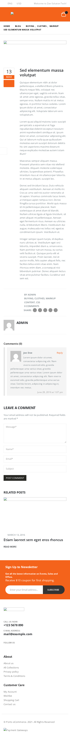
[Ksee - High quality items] (18, 14)
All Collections (11, 667)
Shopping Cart (11, 700)
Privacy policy (11, 671)
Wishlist (8, 695)
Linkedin (18, 647)
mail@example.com (18, 634)
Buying (28, 298)
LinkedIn (45, 310)
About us (9, 663)
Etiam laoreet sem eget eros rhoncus (33, 539)
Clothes (39, 298)
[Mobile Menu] (6, 14)
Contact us (9, 704)
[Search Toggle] (46, 14)
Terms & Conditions (14, 676)
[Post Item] (35, 513)
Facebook (35, 310)
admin (32, 294)
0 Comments (31, 306)
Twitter (40, 310)
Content (29, 302)
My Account (10, 691)
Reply (60, 352)
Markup (51, 298)
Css (38, 302)
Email (56, 310)
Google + (50, 310)
